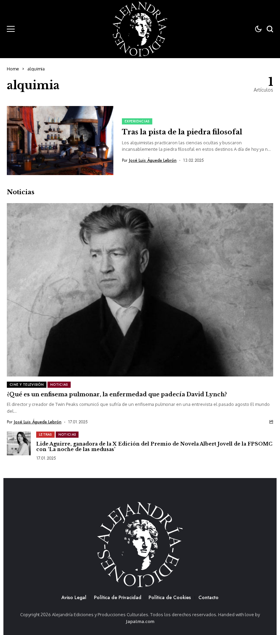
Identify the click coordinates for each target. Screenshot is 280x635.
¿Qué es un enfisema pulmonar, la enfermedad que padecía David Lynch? (117, 394)
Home (13, 68)
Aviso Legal (73, 597)
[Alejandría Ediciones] (140, 29)
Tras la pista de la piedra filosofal (182, 132)
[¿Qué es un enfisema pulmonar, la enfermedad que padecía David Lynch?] (140, 289)
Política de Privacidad (117, 597)
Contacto (208, 597)
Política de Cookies (170, 597)
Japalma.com (140, 621)
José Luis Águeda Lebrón (153, 160)
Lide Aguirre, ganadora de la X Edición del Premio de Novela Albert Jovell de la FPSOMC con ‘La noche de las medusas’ (154, 447)
